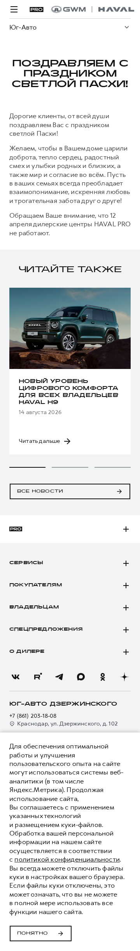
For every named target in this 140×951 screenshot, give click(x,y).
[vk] (15, 677)
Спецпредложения (46, 629)
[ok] (102, 677)
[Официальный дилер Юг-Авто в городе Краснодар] (92, 9)
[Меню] (14, 9)
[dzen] (124, 677)
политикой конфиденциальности (67, 859)
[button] (27, 467)
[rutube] (37, 677)
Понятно (32, 933)
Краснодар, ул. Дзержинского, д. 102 (67, 723)
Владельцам (34, 607)
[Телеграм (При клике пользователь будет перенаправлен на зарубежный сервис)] (59, 677)
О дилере (27, 652)
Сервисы (26, 563)
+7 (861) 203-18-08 (33, 716)
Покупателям (35, 585)
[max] (81, 677)
